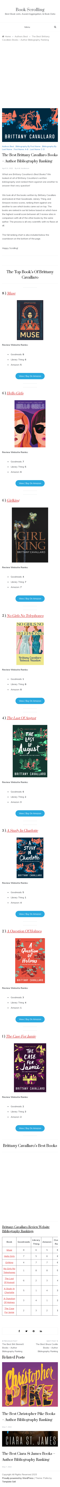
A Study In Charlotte (22, 830)
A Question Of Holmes (24, 931)
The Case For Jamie (21, 1036)
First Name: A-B (21, 149)
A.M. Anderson (23, 168)
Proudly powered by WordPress (18, 1478)
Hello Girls (15, 393)
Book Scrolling (30, 9)
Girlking (13, 500)
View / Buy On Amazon (30, 376)
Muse (11, 293)
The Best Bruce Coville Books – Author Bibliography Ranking (47, 1348)
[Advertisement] (30, 77)
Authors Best (8, 146)
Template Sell (9, 1481)
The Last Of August (21, 718)
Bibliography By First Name (28, 146)
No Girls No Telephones (25, 616)
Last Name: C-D (37, 149)
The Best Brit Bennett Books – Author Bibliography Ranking (13, 1348)
